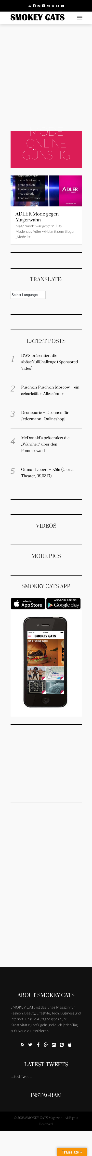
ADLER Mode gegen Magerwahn (37, 217)
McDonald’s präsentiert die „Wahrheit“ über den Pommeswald (45, 444)
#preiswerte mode (29, 198)
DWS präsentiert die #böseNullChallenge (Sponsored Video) (49, 362)
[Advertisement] (46, 78)
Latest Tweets (46, 1064)
